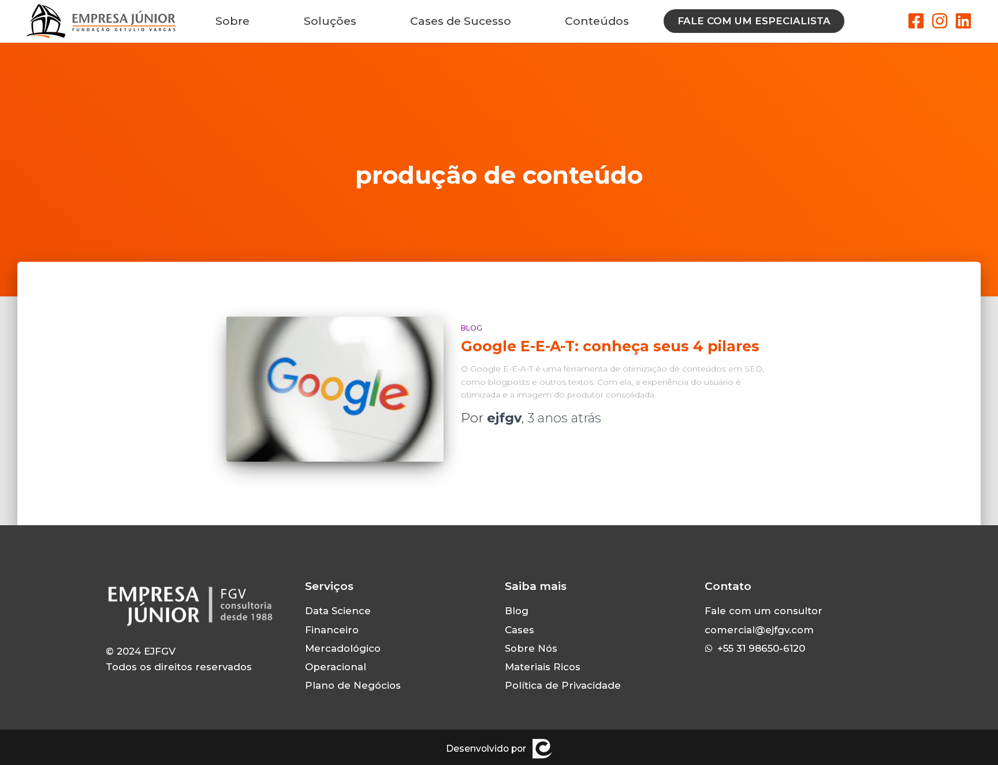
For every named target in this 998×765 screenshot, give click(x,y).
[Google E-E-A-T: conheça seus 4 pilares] (335, 389)
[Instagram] (939, 20)
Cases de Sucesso (460, 21)
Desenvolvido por (486, 748)
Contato (728, 586)
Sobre (232, 21)
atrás (564, 418)
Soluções (330, 21)
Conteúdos (597, 21)
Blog (471, 328)
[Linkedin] (963, 20)
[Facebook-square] (916, 20)
